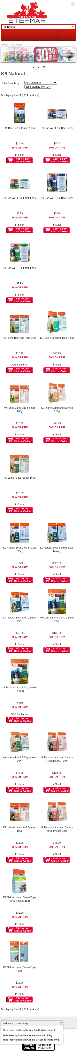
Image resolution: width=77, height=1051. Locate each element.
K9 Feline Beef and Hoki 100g (19, 338)
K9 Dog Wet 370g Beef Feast (57, 198)
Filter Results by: (10, 83)
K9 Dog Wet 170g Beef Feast (57, 128)
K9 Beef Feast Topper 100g (20, 128)
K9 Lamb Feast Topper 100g (20, 478)
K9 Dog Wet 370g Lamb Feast (19, 268)
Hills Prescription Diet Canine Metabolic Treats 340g (31, 1039)
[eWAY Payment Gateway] (38, 1050)
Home (5, 44)
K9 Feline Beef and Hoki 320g (57, 338)
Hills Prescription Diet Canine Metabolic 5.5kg (27, 1035)
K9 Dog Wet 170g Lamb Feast (19, 198)
